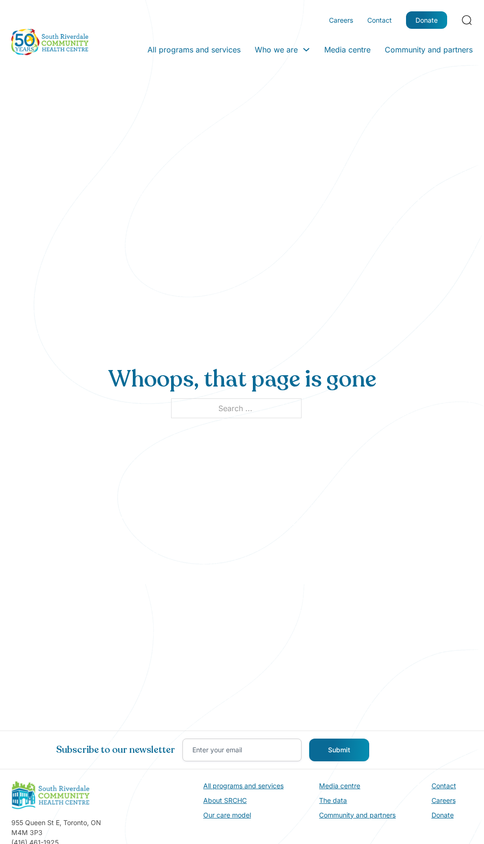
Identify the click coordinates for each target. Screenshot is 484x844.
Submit (339, 750)
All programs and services (194, 49)
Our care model (227, 815)
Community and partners (429, 49)
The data (333, 800)
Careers (341, 20)
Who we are (276, 49)
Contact (379, 20)
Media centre (347, 49)
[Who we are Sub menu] (306, 49)
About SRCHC (225, 800)
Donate (426, 20)
